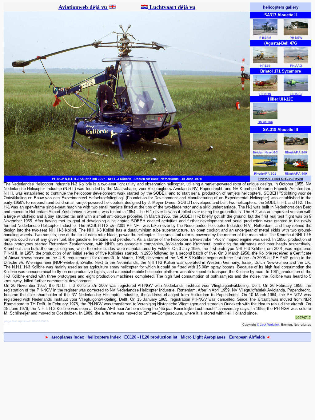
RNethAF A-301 (265, 173)
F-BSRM (265, 37)
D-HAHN (265, 94)
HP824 (265, 65)
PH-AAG (296, 65)
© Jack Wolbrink (268, 324)
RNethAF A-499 (296, 173)
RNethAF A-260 (296, 152)
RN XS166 (265, 122)
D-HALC (296, 94)
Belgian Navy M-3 (265, 152)
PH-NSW (296, 37)
